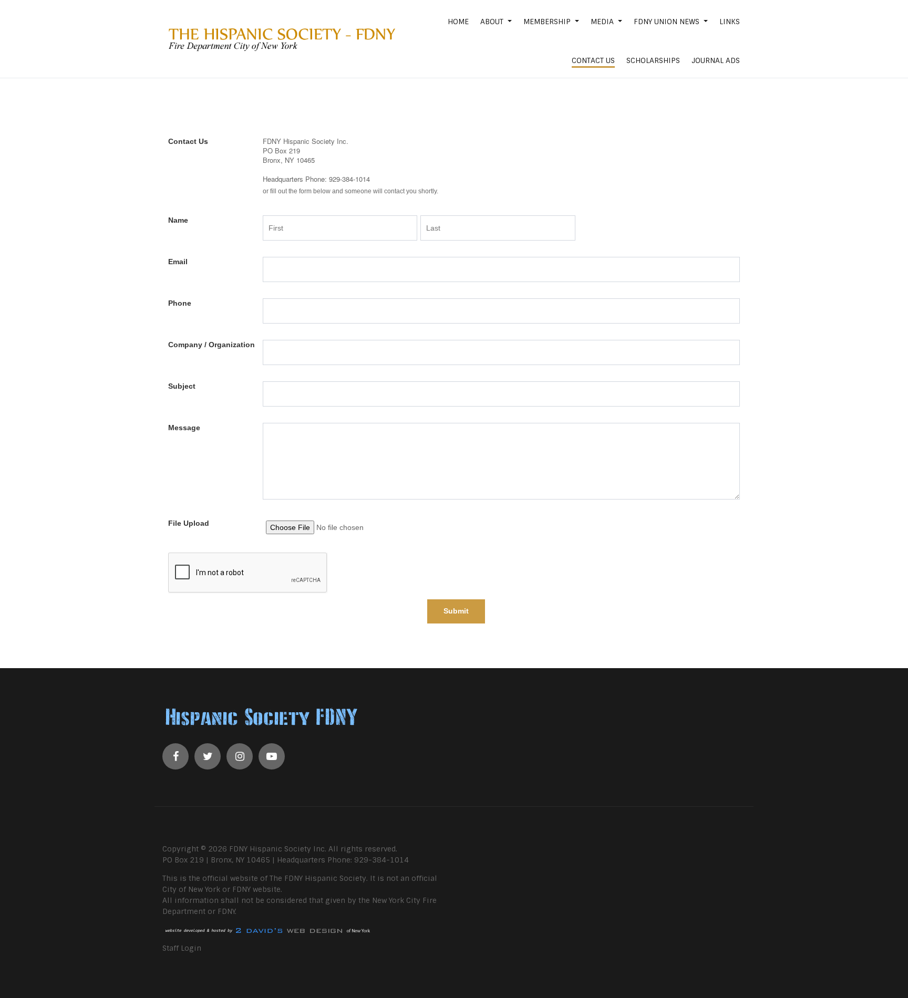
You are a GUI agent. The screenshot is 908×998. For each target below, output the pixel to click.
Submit (456, 611)
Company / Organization (211, 344)
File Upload (188, 523)
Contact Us (188, 141)
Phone (179, 303)
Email (178, 261)
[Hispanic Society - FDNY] (279, 39)
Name (178, 220)
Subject (181, 386)
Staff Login (181, 948)
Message (184, 427)
